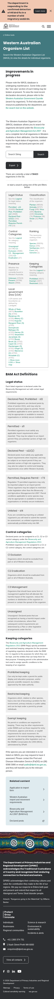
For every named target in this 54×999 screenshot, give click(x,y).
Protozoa (37, 216)
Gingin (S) (19, 348)
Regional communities (13, 930)
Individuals (8, 922)
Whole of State (15, 309)
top (49, 995)
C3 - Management (16, 253)
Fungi (32, 209)
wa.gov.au (33, 991)
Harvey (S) (19, 332)
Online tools (9, 35)
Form (31, 250)
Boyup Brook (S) (14, 340)
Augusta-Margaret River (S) (16, 322)
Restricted (33, 283)
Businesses (8, 926)
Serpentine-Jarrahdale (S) (16, 335)
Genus (32, 246)
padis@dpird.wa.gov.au (35, 765)
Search (40, 154)
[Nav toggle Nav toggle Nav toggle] (49, 26)
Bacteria (37, 212)
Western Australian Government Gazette (24, 98)
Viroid (32, 219)
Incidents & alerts (36, 933)
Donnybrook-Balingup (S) (14, 329)
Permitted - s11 (15, 207)
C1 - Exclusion (14, 250)
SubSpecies (34, 248)
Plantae (32, 205)
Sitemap (6, 988)
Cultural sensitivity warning (14, 991)
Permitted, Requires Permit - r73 (16, 223)
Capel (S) (13, 344)
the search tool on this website (20, 108)
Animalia (33, 207)
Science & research (37, 922)
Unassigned (13, 246)
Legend (18, 199)
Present (12, 280)
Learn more (40, 11)
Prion (41, 219)
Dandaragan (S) (15, 346)
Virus (42, 209)
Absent (12, 283)
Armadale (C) (14, 355)
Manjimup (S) (14, 316)
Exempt (32, 281)
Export (12, 165)
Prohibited (33, 279)
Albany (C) (18, 318)
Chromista (38, 214)
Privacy (17, 988)
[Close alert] (50, 11)
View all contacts (14, 960)
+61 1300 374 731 (15, 940)
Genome (33, 253)
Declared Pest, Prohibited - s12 (16, 211)
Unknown (13, 278)
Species (33, 243)
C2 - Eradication (13, 257)
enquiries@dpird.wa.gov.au (20, 949)
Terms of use (28, 988)
